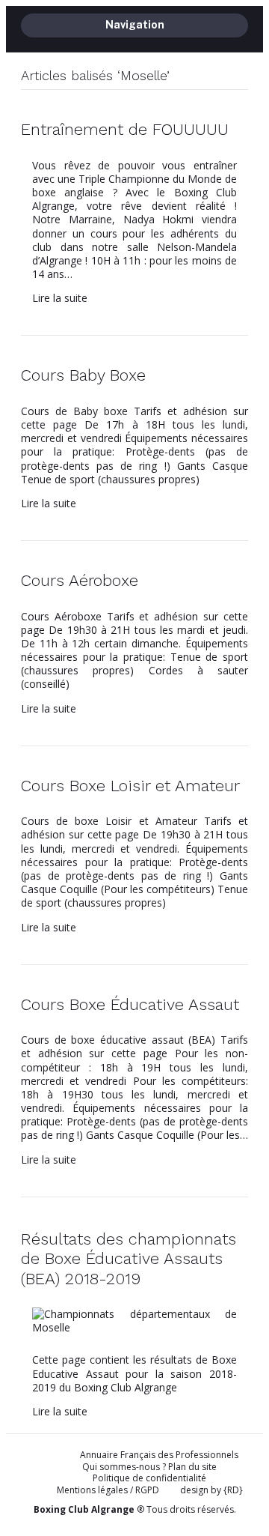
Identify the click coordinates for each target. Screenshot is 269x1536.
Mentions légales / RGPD (108, 1490)
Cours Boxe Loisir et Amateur (130, 785)
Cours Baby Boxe (83, 375)
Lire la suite (59, 298)
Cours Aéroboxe (79, 580)
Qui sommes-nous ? (124, 1466)
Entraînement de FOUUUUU (125, 129)
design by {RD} (211, 1490)
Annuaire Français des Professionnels (159, 1455)
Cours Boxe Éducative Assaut (130, 1004)
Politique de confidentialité (149, 1478)
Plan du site (192, 1466)
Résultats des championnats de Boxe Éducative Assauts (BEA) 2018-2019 (128, 1259)
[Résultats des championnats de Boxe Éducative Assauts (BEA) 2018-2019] (134, 1327)
